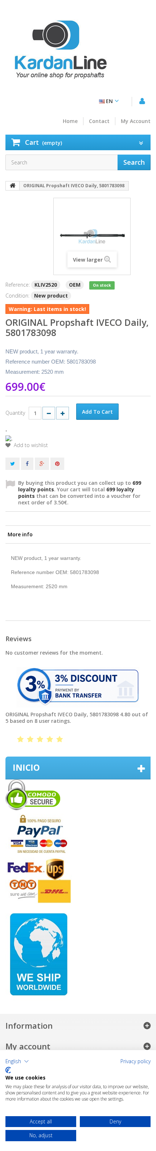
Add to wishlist (30, 445)
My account (136, 121)
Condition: (17, 295)
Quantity (15, 412)
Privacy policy (135, 1061)
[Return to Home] (13, 185)
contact (99, 121)
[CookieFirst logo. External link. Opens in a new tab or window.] (8, 1070)
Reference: (17, 284)
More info (20, 534)
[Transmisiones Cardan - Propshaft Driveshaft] (59, 52)
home (70, 121)
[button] (17, 1061)
